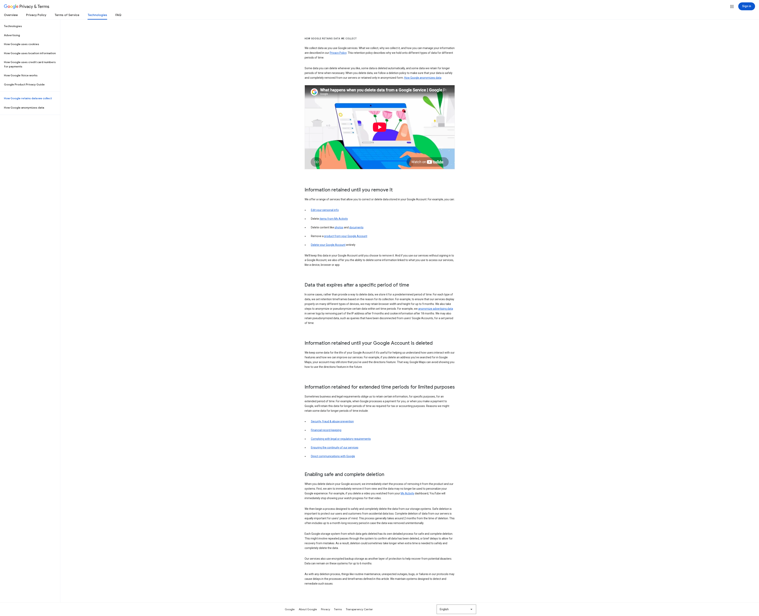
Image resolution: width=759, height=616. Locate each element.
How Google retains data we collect (28, 98)
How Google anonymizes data (24, 107)
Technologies (97, 15)
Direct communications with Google (333, 456)
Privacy (325, 609)
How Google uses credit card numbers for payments (30, 64)
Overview (11, 15)
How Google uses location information (30, 53)
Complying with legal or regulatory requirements (341, 438)
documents (356, 227)
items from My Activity (334, 218)
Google (290, 609)
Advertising (12, 35)
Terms (338, 609)
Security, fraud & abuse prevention (332, 421)
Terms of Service (67, 15)
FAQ (118, 15)
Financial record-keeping (326, 430)
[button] (732, 6)
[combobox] (456, 609)
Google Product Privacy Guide (24, 84)
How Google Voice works (21, 75)
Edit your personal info (325, 210)
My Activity (407, 493)
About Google (308, 609)
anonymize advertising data (435, 308)
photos (339, 227)
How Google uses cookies (21, 44)
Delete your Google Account (328, 244)
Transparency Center (359, 609)
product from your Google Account (345, 236)
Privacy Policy (36, 15)
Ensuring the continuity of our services (334, 447)
